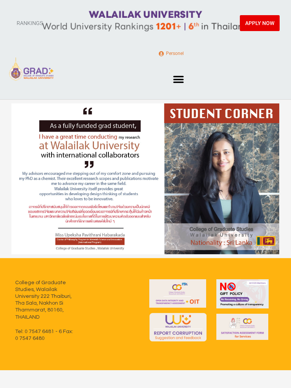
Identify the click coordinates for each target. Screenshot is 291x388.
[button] (178, 79)
